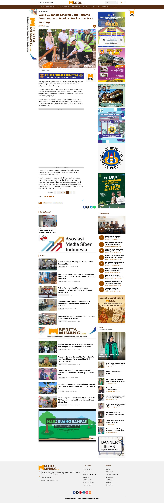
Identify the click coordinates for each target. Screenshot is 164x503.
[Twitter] (87, 207)
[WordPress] (83, 492)
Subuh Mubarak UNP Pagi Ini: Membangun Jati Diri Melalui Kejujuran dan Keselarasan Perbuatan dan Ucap (114, 256)
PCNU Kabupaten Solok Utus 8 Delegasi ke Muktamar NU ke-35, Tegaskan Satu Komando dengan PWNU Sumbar (114, 263)
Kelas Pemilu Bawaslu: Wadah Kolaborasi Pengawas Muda (115, 364)
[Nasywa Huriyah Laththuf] (101, 389)
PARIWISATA (109, 472)
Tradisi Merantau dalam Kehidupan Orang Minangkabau (113, 388)
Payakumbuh (48, 202)
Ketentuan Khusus (88, 482)
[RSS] (90, 492)
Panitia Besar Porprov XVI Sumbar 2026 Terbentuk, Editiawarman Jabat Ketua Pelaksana (74, 304)
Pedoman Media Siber (89, 474)
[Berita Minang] (77, 2)
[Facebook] (84, 207)
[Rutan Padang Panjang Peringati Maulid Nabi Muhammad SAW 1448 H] (48, 319)
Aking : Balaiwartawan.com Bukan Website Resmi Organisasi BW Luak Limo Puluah (47, 230)
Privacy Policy (87, 480)
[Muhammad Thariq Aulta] (101, 406)
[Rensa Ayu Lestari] (101, 381)
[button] (116, 2)
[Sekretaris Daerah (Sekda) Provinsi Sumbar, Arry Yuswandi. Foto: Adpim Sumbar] (48, 361)
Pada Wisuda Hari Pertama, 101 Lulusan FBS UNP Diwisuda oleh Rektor (114, 243)
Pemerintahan (59, 202)
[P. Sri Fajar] (101, 373)
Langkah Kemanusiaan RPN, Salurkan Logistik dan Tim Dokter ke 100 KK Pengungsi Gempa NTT (76, 386)
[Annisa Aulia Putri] (101, 397)
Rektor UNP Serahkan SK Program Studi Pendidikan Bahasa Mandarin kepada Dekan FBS (76, 373)
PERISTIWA (61, 391)
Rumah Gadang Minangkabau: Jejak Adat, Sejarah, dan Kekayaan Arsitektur (115, 405)
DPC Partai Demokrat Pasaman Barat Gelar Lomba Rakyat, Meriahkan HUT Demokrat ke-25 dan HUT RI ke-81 (114, 276)
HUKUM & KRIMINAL (63, 295)
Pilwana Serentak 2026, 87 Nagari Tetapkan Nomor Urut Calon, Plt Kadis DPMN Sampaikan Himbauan (76, 276)
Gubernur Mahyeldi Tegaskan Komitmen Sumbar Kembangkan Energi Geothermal (114, 289)
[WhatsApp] (94, 207)
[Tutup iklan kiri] (35, 10)
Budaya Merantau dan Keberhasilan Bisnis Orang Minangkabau (114, 413)
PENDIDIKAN (62, 266)
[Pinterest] (80, 492)
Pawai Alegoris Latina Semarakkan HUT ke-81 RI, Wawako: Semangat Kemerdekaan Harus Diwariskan (76, 400)
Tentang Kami (87, 469)
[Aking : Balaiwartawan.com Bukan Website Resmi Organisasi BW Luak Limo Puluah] (48, 221)
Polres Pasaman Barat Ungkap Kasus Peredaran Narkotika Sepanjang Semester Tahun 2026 (75, 290)
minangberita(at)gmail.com (49, 480)
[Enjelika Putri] (101, 422)
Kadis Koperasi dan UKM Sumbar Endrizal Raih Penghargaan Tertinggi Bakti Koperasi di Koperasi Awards (113, 237)
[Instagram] (86, 492)
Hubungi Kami (87, 485)
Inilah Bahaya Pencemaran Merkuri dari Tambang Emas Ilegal (115, 380)
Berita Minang (42, 25)
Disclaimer (86, 477)
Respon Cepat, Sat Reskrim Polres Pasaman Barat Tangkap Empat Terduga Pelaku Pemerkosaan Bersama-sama (114, 269)
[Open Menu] (124, 3)
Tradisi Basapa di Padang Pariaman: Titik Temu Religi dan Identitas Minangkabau (115, 429)
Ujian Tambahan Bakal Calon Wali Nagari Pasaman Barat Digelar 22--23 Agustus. (114, 250)
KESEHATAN (109, 485)
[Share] (94, 26)
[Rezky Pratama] (101, 414)
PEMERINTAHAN (62, 281)
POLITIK (107, 469)
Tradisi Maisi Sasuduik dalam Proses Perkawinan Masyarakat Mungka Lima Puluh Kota (115, 421)
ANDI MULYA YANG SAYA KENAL (114, 372)
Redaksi (85, 472)
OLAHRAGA (61, 308)
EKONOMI (108, 482)
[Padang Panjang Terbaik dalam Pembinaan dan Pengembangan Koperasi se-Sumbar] (48, 347)
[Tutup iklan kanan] (128, 10)
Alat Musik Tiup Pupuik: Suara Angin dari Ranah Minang (115, 397)
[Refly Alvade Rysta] (101, 430)
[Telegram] (91, 207)
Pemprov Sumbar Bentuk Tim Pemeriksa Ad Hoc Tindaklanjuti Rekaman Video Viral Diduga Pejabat (76, 359)
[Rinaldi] (101, 365)
